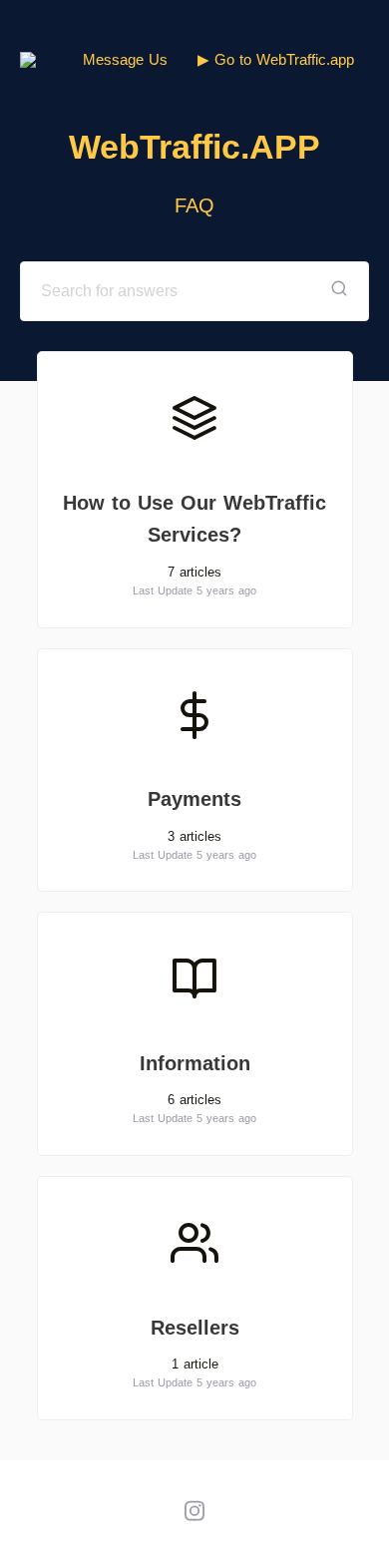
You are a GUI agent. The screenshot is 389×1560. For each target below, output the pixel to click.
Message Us (125, 59)
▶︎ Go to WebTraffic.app (275, 59)
